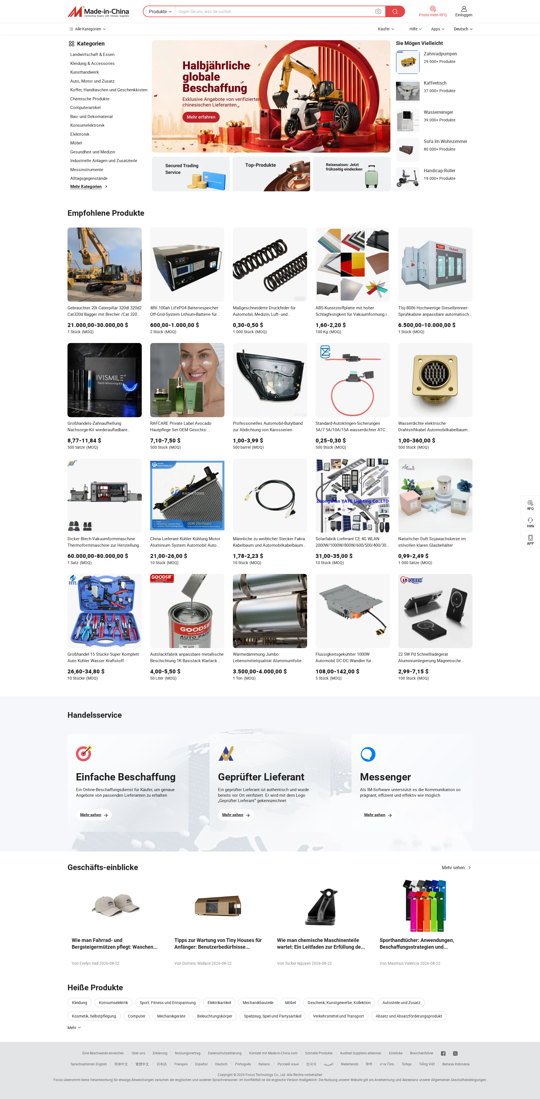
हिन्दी (369, 1064)
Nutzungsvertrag (188, 1053)
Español (201, 1064)
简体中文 (121, 1064)
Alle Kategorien (88, 28)
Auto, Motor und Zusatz (92, 81)
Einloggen (463, 14)
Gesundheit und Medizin (92, 152)
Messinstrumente (86, 169)
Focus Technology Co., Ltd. (266, 1074)
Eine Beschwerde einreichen (103, 1053)
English (101, 1064)
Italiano (264, 1064)
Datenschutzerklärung (225, 1053)
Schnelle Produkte (318, 1053)
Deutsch (221, 1064)
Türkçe (406, 1064)
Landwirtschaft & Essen (92, 54)
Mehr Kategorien (86, 186)
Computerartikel (85, 107)
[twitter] (455, 1053)
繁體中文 (142, 1064)
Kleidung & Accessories (92, 63)
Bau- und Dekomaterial (91, 116)
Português (243, 1064)
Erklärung (160, 1053)
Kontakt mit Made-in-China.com (273, 1053)
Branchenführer (421, 1053)
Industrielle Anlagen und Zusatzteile (103, 160)
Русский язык (288, 1064)
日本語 (162, 1064)
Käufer (384, 28)
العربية (328, 1064)
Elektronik (79, 134)
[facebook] (443, 1053)
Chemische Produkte (89, 98)
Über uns (138, 1053)
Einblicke (395, 1053)
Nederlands (349, 1064)
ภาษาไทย (387, 1064)
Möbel (76, 143)
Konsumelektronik (87, 125)
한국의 (311, 1064)
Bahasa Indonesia (456, 1064)
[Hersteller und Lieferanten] (98, 11)
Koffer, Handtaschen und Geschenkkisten (108, 89)
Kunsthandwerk (84, 72)
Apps (435, 28)
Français (181, 1064)
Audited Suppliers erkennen (360, 1053)
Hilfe (413, 28)
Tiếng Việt (427, 1064)
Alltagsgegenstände (88, 178)
